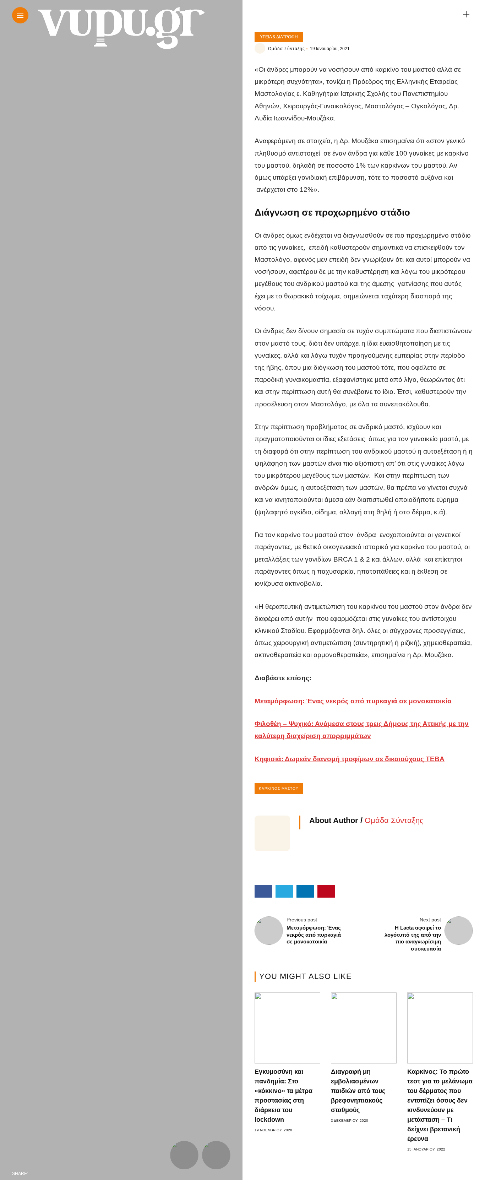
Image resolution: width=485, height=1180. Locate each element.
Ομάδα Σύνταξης (286, 48)
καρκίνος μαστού (279, 788)
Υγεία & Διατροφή (279, 36)
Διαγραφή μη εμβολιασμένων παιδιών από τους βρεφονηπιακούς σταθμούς (358, 1091)
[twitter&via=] (50, 1173)
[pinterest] (80, 1173)
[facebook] (35, 1173)
